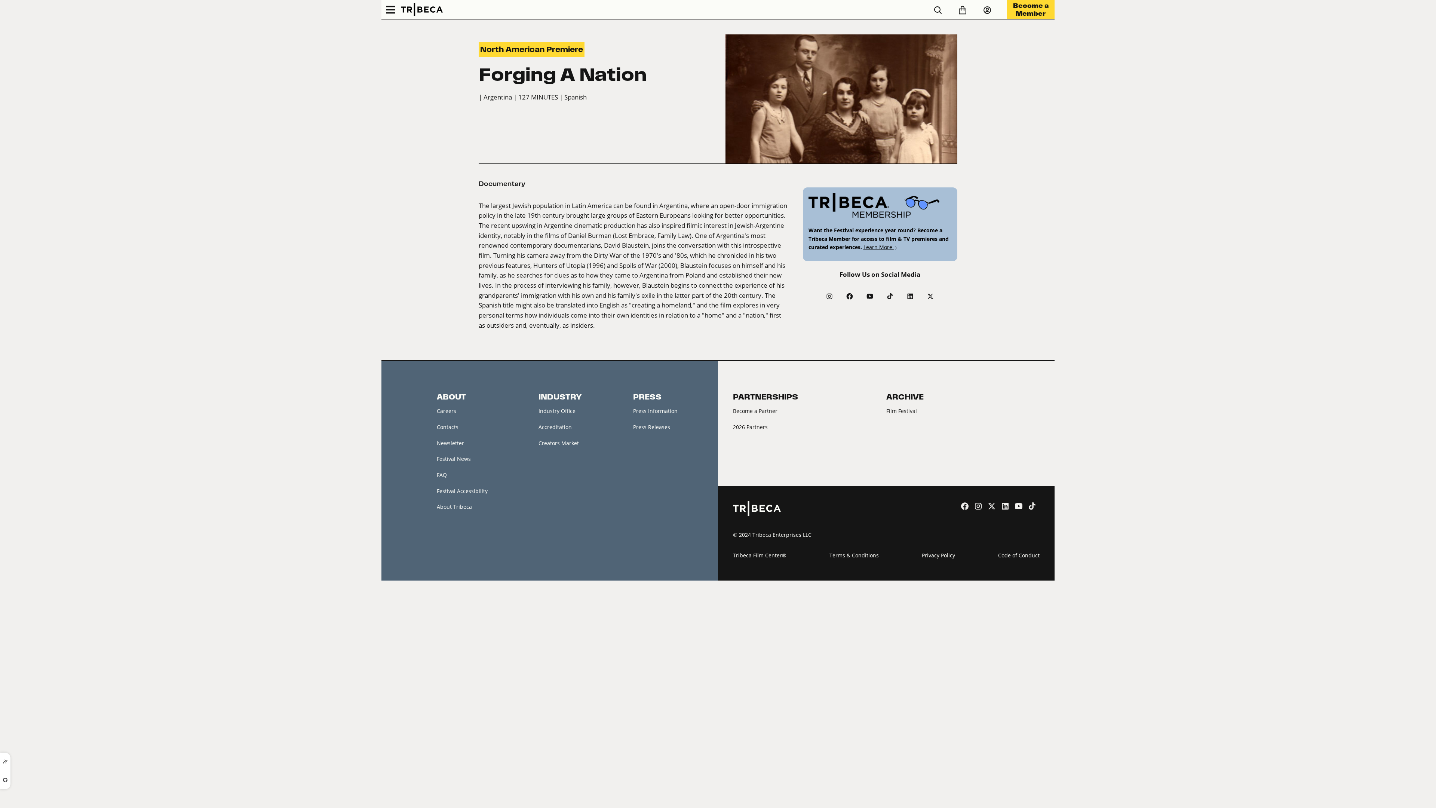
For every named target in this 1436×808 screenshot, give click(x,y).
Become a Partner (755, 410)
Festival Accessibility (462, 491)
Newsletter (450, 443)
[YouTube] (870, 296)
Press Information (655, 410)
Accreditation (555, 427)
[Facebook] (849, 296)
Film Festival (901, 410)
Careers (446, 410)
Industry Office (557, 410)
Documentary (502, 183)
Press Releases (651, 427)
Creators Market (558, 443)
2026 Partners (750, 427)
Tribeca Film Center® (759, 555)
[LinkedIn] (910, 296)
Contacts (447, 427)
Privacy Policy (938, 555)
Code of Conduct (1019, 555)
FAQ (442, 474)
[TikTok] (890, 296)
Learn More (878, 247)
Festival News (454, 458)
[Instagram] (829, 296)
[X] (930, 296)
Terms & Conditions (854, 555)
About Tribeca (454, 506)
